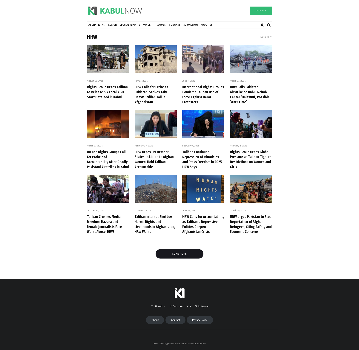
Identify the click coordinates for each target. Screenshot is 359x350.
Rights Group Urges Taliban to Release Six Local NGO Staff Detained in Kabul (107, 92)
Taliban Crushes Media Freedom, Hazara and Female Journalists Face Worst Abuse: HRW (104, 224)
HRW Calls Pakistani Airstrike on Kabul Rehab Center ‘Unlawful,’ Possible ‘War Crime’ (250, 94)
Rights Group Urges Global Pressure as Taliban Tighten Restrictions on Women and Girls (250, 159)
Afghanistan (96, 24)
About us (206, 24)
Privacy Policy (199, 319)
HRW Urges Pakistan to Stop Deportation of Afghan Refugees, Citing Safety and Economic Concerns (251, 224)
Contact (175, 319)
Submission (190, 24)
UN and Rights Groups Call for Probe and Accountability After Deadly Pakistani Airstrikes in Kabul (108, 159)
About (155, 319)
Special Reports (130, 24)
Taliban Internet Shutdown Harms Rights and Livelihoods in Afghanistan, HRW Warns (155, 224)
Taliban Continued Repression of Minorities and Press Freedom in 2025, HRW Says (202, 159)
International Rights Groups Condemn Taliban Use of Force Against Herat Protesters (203, 94)
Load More (179, 254)
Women (161, 24)
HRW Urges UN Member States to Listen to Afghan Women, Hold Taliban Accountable (154, 159)
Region (112, 24)
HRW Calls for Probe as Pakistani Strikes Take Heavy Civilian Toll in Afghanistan (151, 94)
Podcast (174, 24)
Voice (147, 24)
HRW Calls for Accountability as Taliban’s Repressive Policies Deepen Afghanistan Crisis (203, 224)
